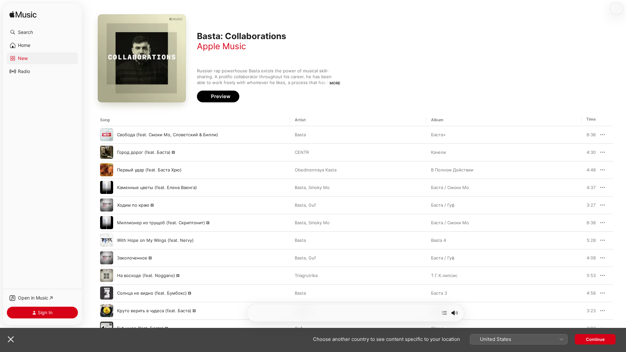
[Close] (11, 339)
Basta (300, 134)
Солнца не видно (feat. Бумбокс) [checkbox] (152, 293)
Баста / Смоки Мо (450, 187)
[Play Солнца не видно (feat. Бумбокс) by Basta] (106, 293)
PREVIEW (588, 135)
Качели (438, 152)
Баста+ (438, 134)
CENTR (302, 152)
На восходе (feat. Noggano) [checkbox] (146, 275)
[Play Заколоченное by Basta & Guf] (106, 257)
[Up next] (444, 312)
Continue (595, 339)
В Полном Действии (452, 169)
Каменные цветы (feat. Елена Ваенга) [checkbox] (157, 187)
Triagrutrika (306, 275)
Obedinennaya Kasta (315, 169)
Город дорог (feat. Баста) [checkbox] (144, 152)
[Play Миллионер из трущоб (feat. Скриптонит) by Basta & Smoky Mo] (106, 222)
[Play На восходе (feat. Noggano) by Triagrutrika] (106, 275)
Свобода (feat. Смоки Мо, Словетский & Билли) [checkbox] (167, 134)
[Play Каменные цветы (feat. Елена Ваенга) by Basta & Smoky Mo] (106, 187)
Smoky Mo (319, 187)
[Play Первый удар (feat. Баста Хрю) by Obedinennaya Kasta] (106, 169)
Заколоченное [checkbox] (132, 257)
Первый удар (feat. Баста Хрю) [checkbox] (149, 169)
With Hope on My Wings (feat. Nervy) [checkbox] (155, 240)
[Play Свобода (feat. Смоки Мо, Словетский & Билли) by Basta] (106, 134)
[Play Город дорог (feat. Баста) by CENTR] (106, 152)
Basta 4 (438, 240)
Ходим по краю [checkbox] (133, 205)
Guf (312, 205)
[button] (42, 32)
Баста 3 (439, 293)
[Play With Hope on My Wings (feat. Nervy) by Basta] (106, 240)
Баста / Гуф (443, 205)
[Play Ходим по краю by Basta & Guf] (106, 205)
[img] (23, 15)
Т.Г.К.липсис (444, 275)
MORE (335, 83)
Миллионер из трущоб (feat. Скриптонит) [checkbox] (161, 222)
